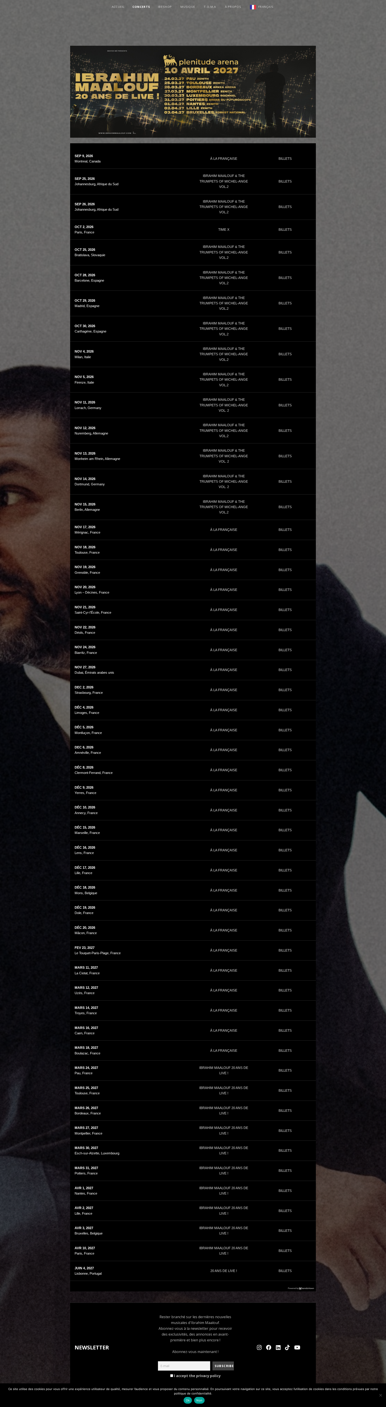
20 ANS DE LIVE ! (223, 1271)
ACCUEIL (118, 7)
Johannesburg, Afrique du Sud (96, 184)
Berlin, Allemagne (87, 509)
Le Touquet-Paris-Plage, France (98, 953)
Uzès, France (84, 993)
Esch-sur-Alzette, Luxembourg (97, 1153)
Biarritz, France (86, 653)
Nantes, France (86, 1193)
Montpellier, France (88, 1133)
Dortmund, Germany (90, 484)
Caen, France (84, 1033)
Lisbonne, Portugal (88, 1273)
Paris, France (84, 232)
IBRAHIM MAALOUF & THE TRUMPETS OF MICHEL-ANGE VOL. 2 (223, 405)
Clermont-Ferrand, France (94, 773)
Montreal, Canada (88, 161)
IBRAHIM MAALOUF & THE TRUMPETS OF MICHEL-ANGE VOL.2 (223, 181)
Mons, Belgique (86, 893)
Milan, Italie (83, 357)
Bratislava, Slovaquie (90, 255)
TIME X (223, 229)
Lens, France (84, 853)
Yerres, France (85, 793)
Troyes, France (86, 1013)
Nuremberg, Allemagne (91, 433)
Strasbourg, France (89, 692)
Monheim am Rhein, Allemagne (97, 459)
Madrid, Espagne (87, 306)
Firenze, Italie (84, 382)
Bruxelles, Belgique (89, 1233)
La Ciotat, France (87, 973)
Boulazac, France (87, 1053)
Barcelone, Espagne (89, 280)
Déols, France (85, 632)
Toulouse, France (87, 552)
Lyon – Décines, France (92, 592)
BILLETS (285, 158)
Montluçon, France (88, 733)
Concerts (141, 7)
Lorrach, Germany (88, 408)
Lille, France (83, 873)
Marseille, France (87, 833)
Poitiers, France (86, 1173)
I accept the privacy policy (196, 1375)
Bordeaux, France (88, 1113)
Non (199, 1400)
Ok (188, 1400)
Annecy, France (86, 813)
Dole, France (84, 913)
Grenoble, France (87, 572)
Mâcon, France (86, 933)
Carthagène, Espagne (90, 331)
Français (265, 7)
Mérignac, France (87, 532)
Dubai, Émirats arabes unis (94, 672)
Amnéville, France (88, 752)
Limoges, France (87, 713)
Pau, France (83, 1073)
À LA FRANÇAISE (223, 158)
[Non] (380, 1395)
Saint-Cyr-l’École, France (93, 612)
